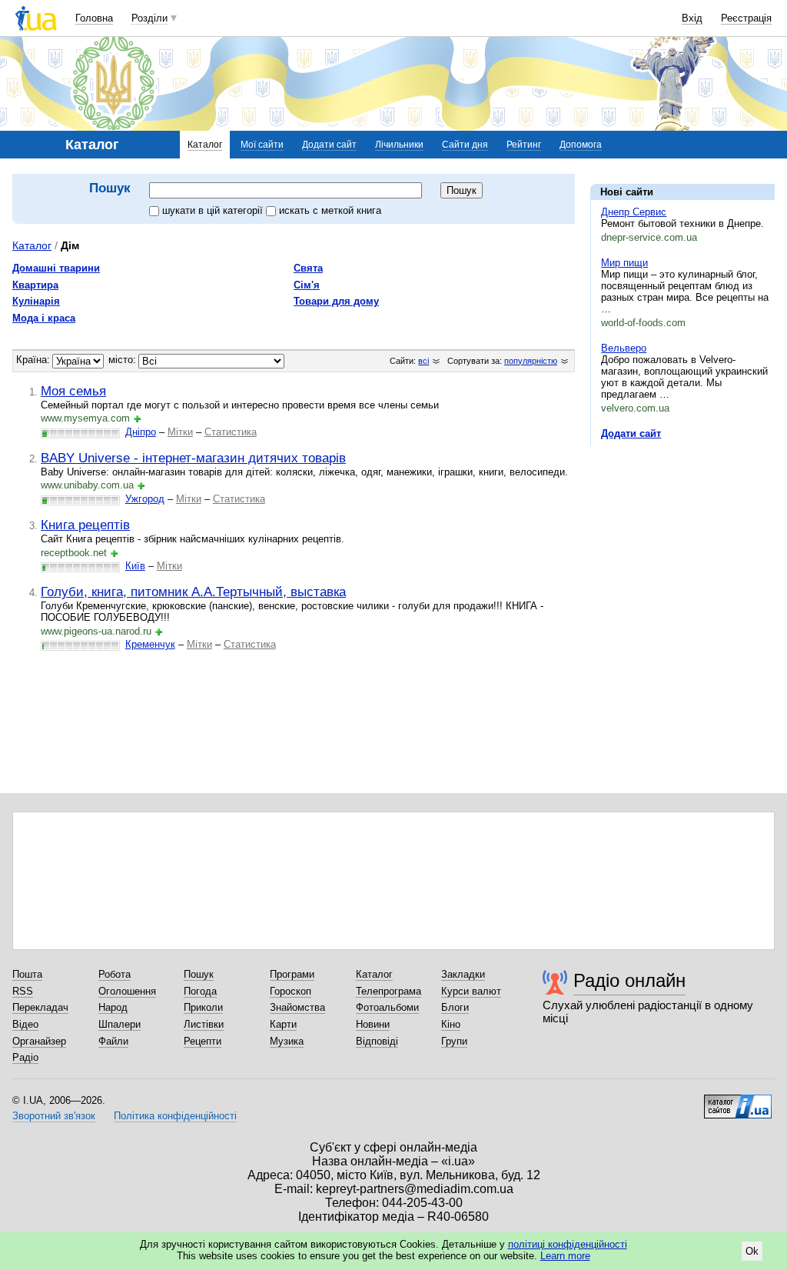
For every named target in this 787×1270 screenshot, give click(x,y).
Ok (752, 1251)
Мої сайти (262, 144)
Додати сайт (329, 144)
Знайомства (297, 1007)
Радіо (25, 1057)
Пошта (27, 974)
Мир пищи (624, 262)
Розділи (149, 18)
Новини (373, 1024)
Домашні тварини (56, 268)
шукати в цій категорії (214, 210)
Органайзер (39, 1041)
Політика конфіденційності (175, 1116)
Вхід (692, 18)
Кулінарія (36, 301)
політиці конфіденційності (567, 1244)
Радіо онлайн (629, 980)
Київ (135, 566)
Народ (113, 1007)
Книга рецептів (85, 524)
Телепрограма (388, 991)
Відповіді (377, 1041)
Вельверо (623, 348)
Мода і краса (43, 318)
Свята (308, 268)
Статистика (230, 432)
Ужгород (144, 499)
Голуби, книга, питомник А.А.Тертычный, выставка (193, 591)
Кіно (450, 1024)
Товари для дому (336, 301)
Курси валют (471, 991)
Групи (454, 1041)
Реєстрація (746, 18)
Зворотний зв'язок (53, 1116)
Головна (94, 18)
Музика (287, 1041)
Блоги (455, 1007)
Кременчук (150, 644)
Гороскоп (290, 991)
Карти (283, 1024)
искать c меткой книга (330, 210)
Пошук (199, 974)
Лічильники (399, 144)
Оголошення (127, 991)
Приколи (203, 1007)
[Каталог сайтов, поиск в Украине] (738, 1101)
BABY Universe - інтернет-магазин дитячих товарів (193, 457)
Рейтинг (523, 144)
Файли (113, 1041)
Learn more (565, 1256)
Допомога (581, 144)
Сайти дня (465, 144)
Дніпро (140, 432)
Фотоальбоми (387, 1007)
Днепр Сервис (633, 212)
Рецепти (202, 1041)
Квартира (35, 285)
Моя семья (73, 390)
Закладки (463, 974)
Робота (114, 974)
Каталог (205, 144)
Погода (200, 991)
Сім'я (307, 285)
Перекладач (40, 1007)
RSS (22, 991)
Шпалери (119, 1024)
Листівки (204, 1024)
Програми (292, 974)
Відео (25, 1024)
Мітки (180, 432)
